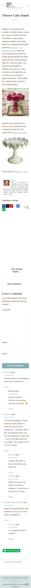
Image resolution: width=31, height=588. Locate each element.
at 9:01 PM (8, 417)
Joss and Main (21, 132)
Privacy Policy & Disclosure (11, 580)
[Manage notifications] (27, 584)
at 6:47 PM (8, 505)
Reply (6, 387)
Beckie (16, 19)
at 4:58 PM (8, 375)
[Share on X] (8, 206)
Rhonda (7, 414)
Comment (6, 310)
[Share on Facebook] (4, 206)
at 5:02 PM (12, 458)
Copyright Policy (15, 582)
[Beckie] (7, 182)
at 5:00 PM (12, 527)
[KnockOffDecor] (15, 6)
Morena (7, 372)
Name (5, 342)
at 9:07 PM (12, 479)
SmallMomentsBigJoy (13, 502)
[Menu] (3, 6)
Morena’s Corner (21, 171)
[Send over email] (4, 209)
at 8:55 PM (12, 394)
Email (5, 354)
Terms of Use (23, 580)
